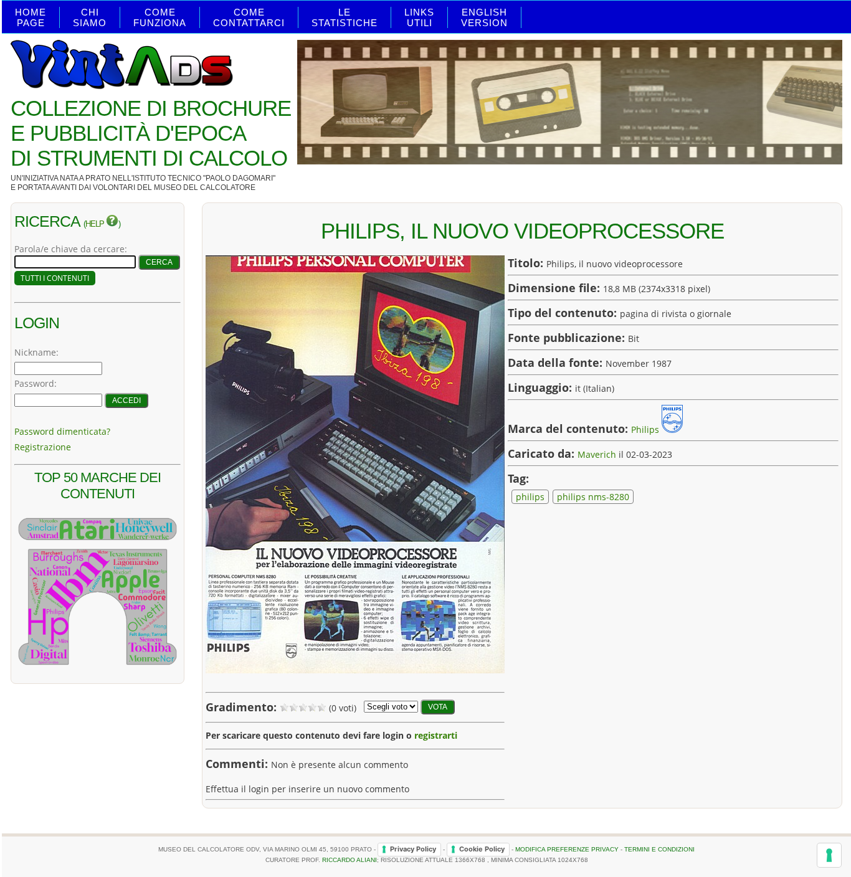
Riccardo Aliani (349, 859)
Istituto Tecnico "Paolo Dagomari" (204, 178)
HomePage (30, 17)
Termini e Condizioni (659, 848)
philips (530, 497)
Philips (645, 429)
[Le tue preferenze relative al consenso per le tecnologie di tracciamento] (829, 855)
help (95, 224)
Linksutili (419, 17)
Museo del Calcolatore (204, 187)
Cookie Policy (482, 849)
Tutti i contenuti (55, 278)
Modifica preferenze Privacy (567, 848)
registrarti (435, 735)
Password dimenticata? (62, 431)
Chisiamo (90, 17)
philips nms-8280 (593, 497)
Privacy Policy (413, 849)
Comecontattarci (249, 17)
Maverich (597, 454)
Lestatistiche (344, 17)
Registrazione (42, 447)
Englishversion (484, 17)
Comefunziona (159, 17)
